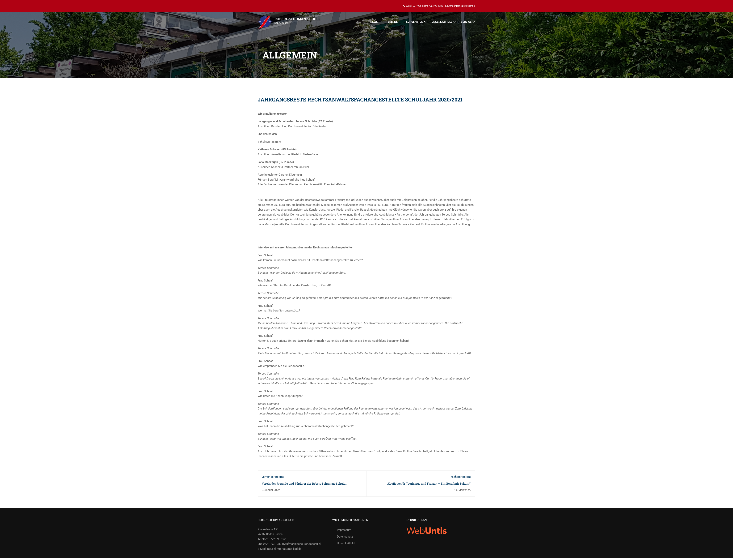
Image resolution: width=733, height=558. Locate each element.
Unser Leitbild (345, 543)
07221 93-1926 (413, 6)
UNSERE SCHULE (442, 21)
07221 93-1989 (435, 6)
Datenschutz (345, 536)
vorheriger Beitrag (273, 477)
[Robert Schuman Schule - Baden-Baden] (289, 22)
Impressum (344, 530)
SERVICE (466, 21)
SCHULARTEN (414, 21)
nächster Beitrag (460, 477)
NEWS (374, 21)
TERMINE (392, 21)
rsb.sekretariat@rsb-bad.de (284, 549)
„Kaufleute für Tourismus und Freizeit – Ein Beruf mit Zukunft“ (429, 483)
